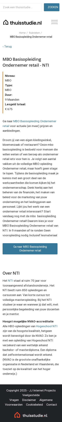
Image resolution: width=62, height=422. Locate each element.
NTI (10, 280)
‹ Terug (7, 46)
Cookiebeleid (34, 404)
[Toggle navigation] (54, 22)
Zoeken (53, 7)
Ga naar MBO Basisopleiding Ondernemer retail (30, 248)
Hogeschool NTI (46, 326)
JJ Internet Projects (42, 390)
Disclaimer (29, 400)
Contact (51, 404)
